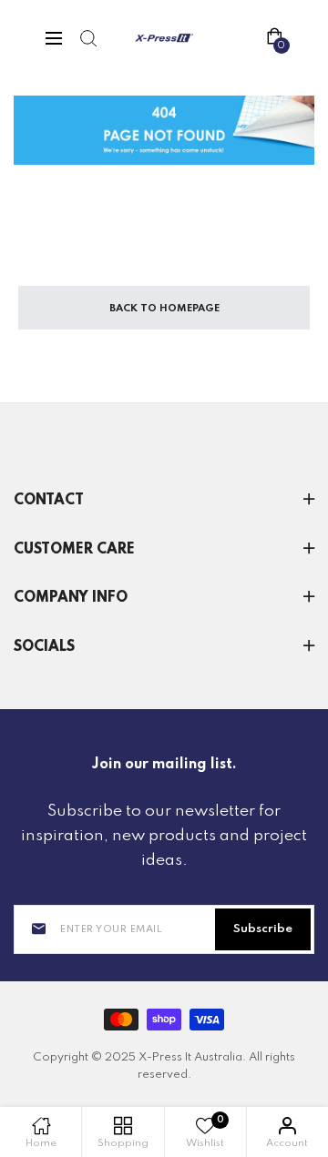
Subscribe (262, 929)
